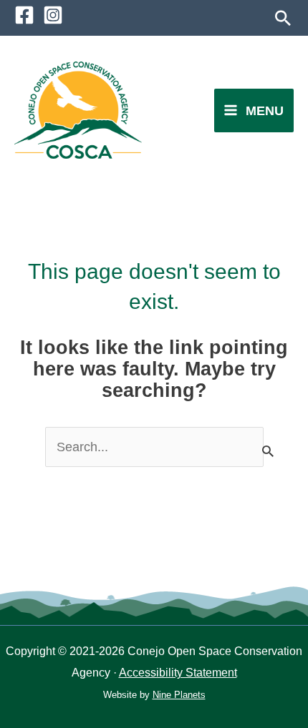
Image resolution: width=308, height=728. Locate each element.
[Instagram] (53, 15)
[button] (283, 18)
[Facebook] (24, 15)
